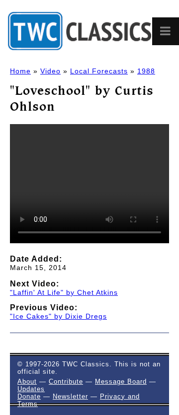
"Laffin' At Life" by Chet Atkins (64, 292)
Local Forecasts (99, 71)
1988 (146, 71)
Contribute (66, 381)
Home (20, 71)
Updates (31, 389)
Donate (29, 396)
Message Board (121, 381)
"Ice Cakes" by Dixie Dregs (58, 316)
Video (50, 71)
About (27, 381)
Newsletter (70, 396)
